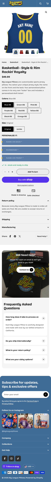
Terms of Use (32, 401)
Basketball (14, 62)
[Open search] (40, 3)
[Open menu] (3, 3)
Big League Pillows (17, 478)
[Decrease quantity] (4, 172)
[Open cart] (47, 3)
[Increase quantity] (13, 172)
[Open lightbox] (46, 12)
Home (4, 62)
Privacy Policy (7, 404)
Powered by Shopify (34, 478)
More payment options (25, 185)
